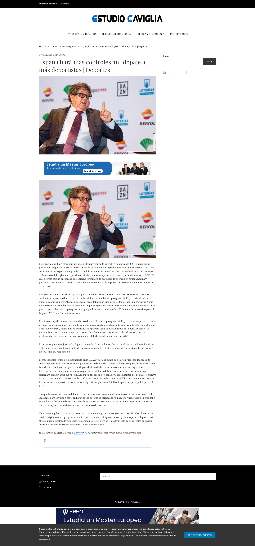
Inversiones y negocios (52, 55)
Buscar (167, 56)
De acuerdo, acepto (199, 535)
